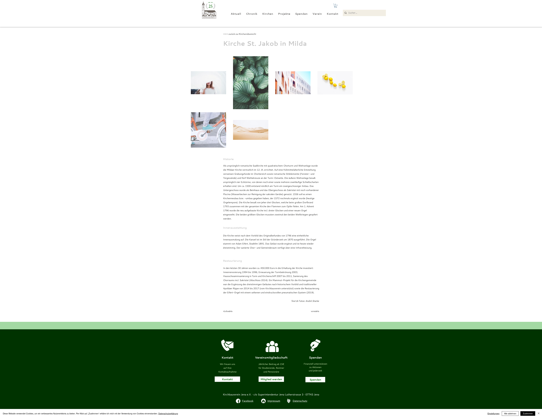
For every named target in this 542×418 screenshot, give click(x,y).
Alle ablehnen (510, 413)
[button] (335, 6)
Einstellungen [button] (494, 413)
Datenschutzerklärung (168, 413)
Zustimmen (528, 413)
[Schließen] (538, 413)
